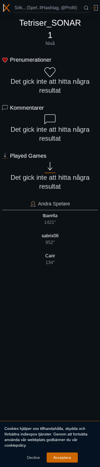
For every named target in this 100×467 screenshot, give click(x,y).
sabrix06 (50, 239)
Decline (33, 457)
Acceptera (62, 457)
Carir (50, 259)
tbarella (50, 219)
